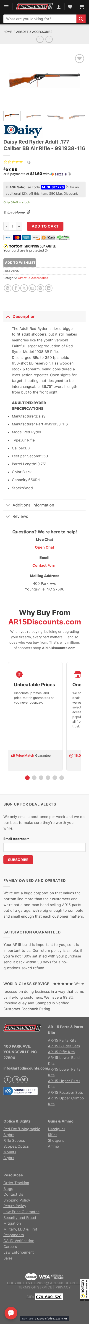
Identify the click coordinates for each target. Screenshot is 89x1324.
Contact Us (13, 1194)
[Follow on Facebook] (7, 1080)
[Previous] (11, 80)
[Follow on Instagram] (16, 1080)
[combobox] (39, 18)
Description (24, 316)
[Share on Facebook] (16, 288)
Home (7, 32)
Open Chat (44, 547)
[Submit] (81, 18)
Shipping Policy (16, 1200)
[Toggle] (7, 316)
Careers (10, 1246)
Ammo (53, 1146)
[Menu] (6, 6)
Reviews (20, 516)
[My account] (58, 7)
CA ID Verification (18, 1240)
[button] (84, 1290)
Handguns (56, 1129)
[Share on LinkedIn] (48, 288)
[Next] (78, 80)
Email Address (16, 839)
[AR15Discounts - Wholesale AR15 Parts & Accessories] (34, 6)
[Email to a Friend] (32, 288)
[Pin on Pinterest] (40, 288)
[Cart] (81, 7)
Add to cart (45, 226)
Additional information (33, 505)
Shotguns (56, 1140)
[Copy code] (67, 187)
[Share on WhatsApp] (7, 288)
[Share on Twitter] (24, 288)
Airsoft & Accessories (34, 32)
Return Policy (14, 1206)
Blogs (8, 1188)
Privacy (63, 1287)
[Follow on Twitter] (24, 1080)
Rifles (52, 1134)
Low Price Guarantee (21, 1211)
